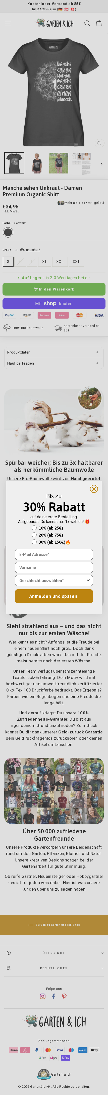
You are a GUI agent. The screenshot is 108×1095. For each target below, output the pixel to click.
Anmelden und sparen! (54, 596)
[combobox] (52, 580)
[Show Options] (88, 580)
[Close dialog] (94, 489)
